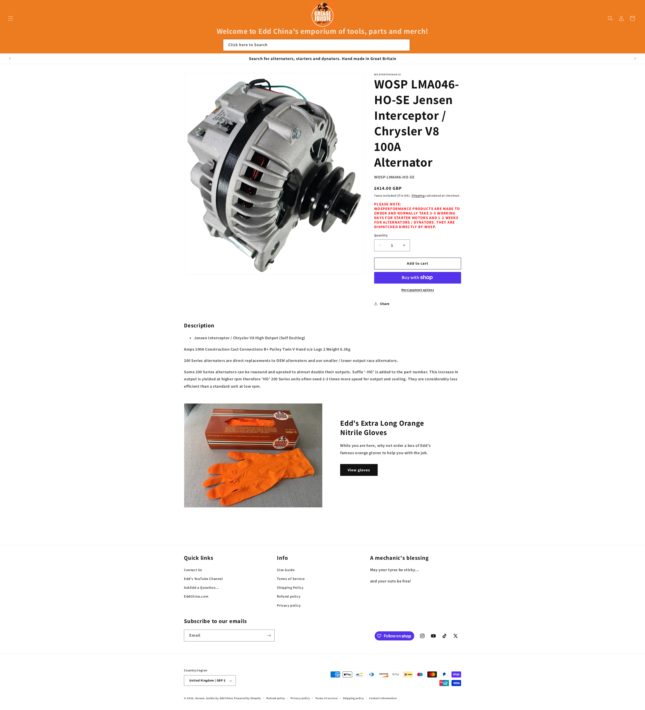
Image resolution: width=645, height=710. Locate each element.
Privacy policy (289, 605)
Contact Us (193, 570)
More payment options (417, 289)
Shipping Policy (290, 587)
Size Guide (286, 570)
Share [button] (385, 303)
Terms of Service (291, 578)
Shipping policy (353, 698)
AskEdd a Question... (201, 587)
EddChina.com (196, 596)
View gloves (359, 470)
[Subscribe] (268, 635)
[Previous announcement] (9, 58)
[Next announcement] (635, 58)
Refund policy (288, 596)
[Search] (404, 44)
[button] (10, 18)
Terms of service (326, 698)
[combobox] (316, 45)
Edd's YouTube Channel (203, 578)
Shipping (418, 195)
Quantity (381, 235)
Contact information (383, 698)
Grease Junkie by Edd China (214, 698)
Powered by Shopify (247, 698)
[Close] (416, 45)
